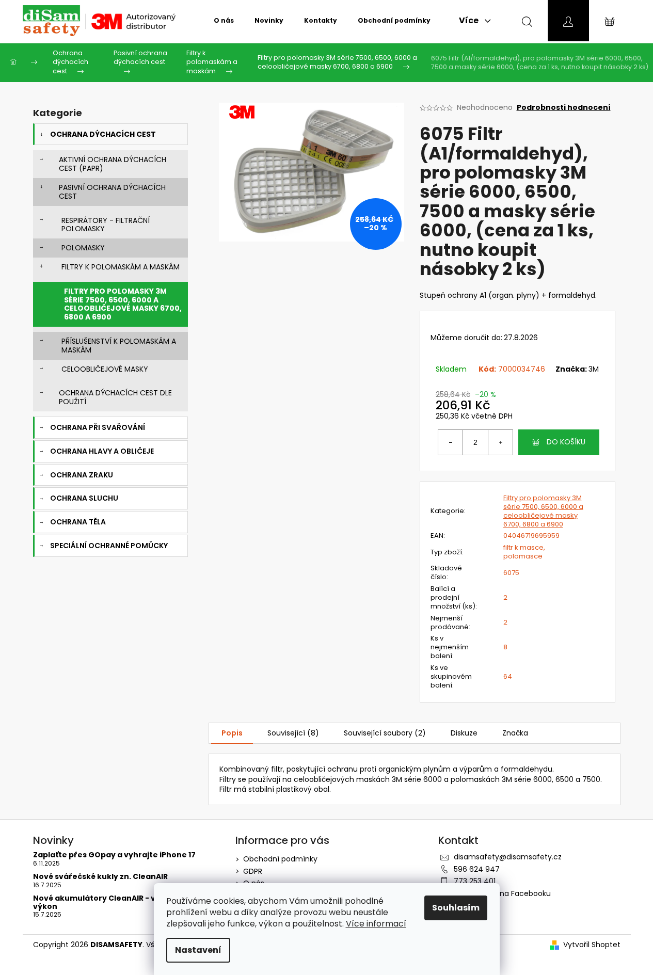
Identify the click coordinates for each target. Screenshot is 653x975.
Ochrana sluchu (84, 498)
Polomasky (83, 248)
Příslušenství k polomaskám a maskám (118, 345)
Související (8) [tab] (293, 733)
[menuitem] (223, 20)
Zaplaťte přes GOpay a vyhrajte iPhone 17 (114, 855)
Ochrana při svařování (97, 427)
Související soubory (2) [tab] (385, 733)
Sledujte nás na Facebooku (502, 893)
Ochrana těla (78, 522)
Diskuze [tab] (464, 733)
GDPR (252, 871)
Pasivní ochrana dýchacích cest (112, 191)
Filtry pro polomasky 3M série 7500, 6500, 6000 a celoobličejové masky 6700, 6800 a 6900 (123, 304)
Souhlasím (456, 908)
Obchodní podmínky (280, 859)
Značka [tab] (515, 733)
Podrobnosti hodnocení (564, 108)
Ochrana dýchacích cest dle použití (115, 397)
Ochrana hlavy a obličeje (102, 451)
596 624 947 (477, 869)
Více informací (376, 924)
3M (593, 369)
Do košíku (566, 442)
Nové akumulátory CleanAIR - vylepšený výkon (112, 902)
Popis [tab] (232, 733)
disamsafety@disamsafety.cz (508, 857)
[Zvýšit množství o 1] (500, 442)
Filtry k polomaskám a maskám (120, 267)
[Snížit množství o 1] (450, 442)
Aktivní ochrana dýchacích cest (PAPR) (112, 163)
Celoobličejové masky (104, 369)
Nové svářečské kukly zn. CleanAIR (100, 877)
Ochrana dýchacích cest (103, 134)
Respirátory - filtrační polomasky (105, 224)
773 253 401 (475, 881)
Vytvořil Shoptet (591, 945)
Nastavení (198, 950)
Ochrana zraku (81, 475)
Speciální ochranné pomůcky (109, 545)
